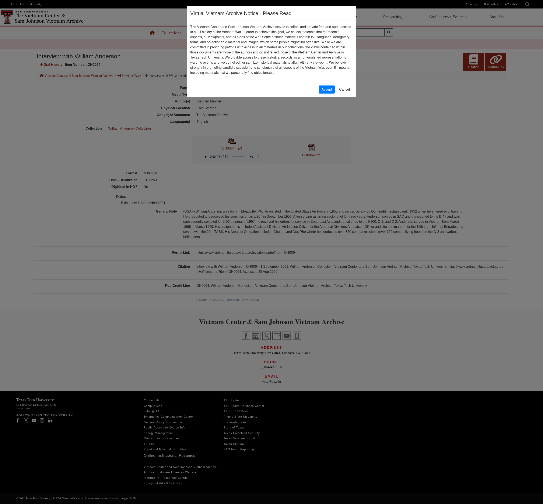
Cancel (344, 89)
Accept (327, 89)
